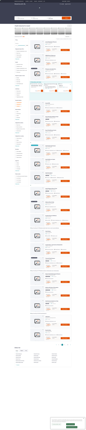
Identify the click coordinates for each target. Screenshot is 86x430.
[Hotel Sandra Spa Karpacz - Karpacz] (37, 150)
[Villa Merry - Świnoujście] (37, 321)
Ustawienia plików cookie (56, 424)
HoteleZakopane (19, 353)
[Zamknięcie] (84, 418)
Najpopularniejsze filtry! (19, 48)
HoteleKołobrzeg (37, 357)
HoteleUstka (54, 362)
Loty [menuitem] (44, 1)
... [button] (65, 344)
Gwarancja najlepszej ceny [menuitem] (19, 1)
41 (67, 344)
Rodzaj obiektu (18, 109)
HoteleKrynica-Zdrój (37, 360)
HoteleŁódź (54, 357)
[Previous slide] (31, 46)
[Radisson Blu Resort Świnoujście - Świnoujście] (37, 292)
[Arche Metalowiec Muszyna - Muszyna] (37, 46)
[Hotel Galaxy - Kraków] (37, 236)
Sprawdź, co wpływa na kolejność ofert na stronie (64, 38)
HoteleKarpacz (54, 355)
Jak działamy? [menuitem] (40, 1)
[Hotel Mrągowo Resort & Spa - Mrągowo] (37, 193)
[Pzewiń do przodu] (68, 26)
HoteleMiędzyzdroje (19, 362)
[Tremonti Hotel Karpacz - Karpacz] (37, 263)
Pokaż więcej (17, 58)
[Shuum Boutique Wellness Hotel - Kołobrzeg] (37, 121)
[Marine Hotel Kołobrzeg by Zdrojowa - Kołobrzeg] (37, 278)
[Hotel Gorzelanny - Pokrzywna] (37, 177)
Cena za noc (16, 43)
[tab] (37, 52)
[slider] (17, 45)
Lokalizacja (17, 88)
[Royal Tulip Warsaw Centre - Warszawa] (37, 134)
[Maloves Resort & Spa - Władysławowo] (37, 206)
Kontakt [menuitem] (68, 1)
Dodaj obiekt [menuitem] (64, 1)
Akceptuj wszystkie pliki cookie (72, 427)
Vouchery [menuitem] (27, 1)
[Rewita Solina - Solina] (37, 334)
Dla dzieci (17, 149)
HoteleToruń (18, 359)
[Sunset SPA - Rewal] (37, 107)
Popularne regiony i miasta (20, 75)
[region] (37, 46)
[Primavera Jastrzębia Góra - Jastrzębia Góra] (37, 73)
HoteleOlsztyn (54, 360)
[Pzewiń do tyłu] (70, 26)
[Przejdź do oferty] (42, 91)
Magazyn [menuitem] (35, 1)
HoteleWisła (36, 362)
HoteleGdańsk (18, 355)
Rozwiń (18, 364)
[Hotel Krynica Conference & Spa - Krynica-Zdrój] (37, 305)
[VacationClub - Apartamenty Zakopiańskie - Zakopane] (37, 249)
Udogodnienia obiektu (19, 122)
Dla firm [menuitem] (31, 1)
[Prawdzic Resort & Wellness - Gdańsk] (37, 220)
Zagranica (17, 160)
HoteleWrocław (36, 353)
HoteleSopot (36, 355)
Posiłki (16, 62)
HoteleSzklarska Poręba (20, 360)
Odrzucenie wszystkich (70, 424)
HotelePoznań (18, 357)
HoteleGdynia (36, 359)
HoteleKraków (54, 353)
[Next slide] (43, 46)
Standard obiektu (18, 100)
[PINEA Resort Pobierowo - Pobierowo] (37, 60)
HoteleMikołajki (54, 359)
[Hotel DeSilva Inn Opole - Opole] (37, 164)
